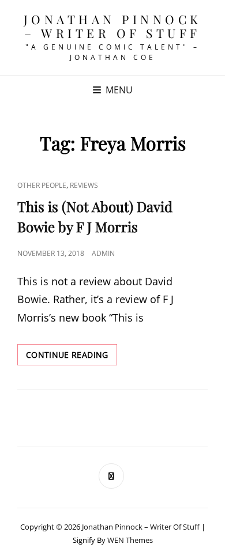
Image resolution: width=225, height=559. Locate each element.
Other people (41, 185)
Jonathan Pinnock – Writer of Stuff (113, 26)
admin (103, 253)
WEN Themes (130, 540)
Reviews (84, 185)
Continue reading (71, 357)
